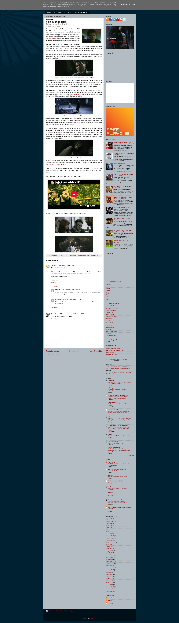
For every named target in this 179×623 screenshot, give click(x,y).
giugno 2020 (109, 519)
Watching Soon (110, 314)
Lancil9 (110, 600)
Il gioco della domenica (112, 306)
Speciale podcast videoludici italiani (115, 350)
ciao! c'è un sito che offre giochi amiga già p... (118, 368)
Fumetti (108, 290)
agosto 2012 (109, 544)
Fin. (109, 482)
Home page (74, 351)
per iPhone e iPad (79, 94)
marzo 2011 (109, 580)
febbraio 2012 (109, 557)
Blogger (93, 618)
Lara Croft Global (113, 441)
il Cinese (53, 265)
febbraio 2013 (109, 531)
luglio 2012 (109, 546)
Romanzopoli (109, 318)
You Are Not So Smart (114, 447)
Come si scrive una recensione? (114, 348)
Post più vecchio (95, 351)
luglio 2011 (109, 572)
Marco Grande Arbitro (57, 314)
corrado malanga (81, 255)
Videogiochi (109, 284)
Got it (134, 5)
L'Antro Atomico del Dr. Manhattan (118, 425)
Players (110, 434)
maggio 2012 (109, 551)
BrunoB (57, 289)
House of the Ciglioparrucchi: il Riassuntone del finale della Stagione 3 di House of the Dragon (119, 428)
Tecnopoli (108, 329)
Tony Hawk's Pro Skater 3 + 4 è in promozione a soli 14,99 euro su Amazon (119, 382)
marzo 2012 (109, 555)
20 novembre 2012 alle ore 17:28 (71, 299)
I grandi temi (109, 321)
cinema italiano (72, 255)
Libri (107, 299)
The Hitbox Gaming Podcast (116, 481)
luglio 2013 (109, 527)
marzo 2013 (109, 529)
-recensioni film (56, 255)
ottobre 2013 (109, 523)
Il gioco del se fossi (111, 335)
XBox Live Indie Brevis (112, 308)
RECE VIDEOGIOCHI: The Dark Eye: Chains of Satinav (122, 231)
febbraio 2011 (109, 582)
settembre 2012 (110, 542)
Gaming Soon (109, 312)
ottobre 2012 (109, 540)
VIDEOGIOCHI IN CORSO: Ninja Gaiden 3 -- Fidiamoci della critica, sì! (123, 143)
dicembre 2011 (110, 561)
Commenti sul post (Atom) (59, 355)
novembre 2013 (110, 521)
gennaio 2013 (109, 533)
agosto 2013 (109, 525)
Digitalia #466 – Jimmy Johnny (115, 471)
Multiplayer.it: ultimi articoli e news (118, 395)
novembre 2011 (110, 563)
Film (107, 286)
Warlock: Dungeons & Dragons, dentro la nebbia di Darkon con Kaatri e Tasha (118, 397)
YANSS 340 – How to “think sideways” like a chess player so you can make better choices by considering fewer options (119, 450)
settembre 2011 (110, 567)
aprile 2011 (109, 578)
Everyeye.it (111, 380)
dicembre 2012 (110, 536)
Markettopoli (109, 325)
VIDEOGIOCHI (50, 12)
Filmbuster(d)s (112, 487)
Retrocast (110, 492)
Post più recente (52, 351)
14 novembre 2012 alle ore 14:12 (75, 314)
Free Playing (111, 462)
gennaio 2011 (109, 585)
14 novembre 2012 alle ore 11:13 (66, 265)
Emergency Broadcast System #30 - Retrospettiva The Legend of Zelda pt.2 (117, 502)
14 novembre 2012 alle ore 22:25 (70, 289)
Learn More (125, 5)
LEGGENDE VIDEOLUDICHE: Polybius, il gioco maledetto (121, 208)
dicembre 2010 (110, 587)
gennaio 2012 (109, 559)
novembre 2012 (110, 538)
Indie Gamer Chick (113, 402)
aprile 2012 (109, 553)
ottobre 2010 (109, 591)
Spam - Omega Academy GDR (115, 443)
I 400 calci (111, 417)
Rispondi (53, 282)
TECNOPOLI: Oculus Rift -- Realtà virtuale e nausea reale (122, 197)
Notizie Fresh (109, 323)
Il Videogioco (112, 388)
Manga (107, 293)
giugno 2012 (109, 548)
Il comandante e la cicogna (78, 213)
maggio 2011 (109, 576)
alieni (66, 255)
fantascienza (90, 255)
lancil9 (96, 255)
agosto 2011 (109, 570)
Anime (107, 297)
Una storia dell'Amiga (111, 354)
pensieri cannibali (113, 409)
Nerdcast (110, 475)
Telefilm (108, 288)
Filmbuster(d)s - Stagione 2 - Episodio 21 (118, 488)
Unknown (110, 603)
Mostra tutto (131, 455)
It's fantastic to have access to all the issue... (118, 363)
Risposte (55, 286)
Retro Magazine (110, 327)
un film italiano (51, 38)
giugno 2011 (109, 574)
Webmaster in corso (111, 331)
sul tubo (75, 122)
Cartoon (108, 295)
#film (62, 255)
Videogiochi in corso (111, 316)
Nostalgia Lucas (110, 352)
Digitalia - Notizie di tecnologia (117, 469)
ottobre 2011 (109, 565)
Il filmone (108, 333)
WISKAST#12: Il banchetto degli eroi (117, 510)
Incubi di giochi (110, 338)
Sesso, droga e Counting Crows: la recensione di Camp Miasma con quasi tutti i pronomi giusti (119, 420)
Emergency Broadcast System (116, 500)
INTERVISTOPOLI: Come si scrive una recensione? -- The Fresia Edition (123, 164)
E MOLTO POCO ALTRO (81, 12)
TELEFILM (67, 12)
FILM (59, 12)
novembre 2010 (110, 589)
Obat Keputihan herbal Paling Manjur (117, 476)
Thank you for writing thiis (113, 366)
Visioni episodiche (111, 310)
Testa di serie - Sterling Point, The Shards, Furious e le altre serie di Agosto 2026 (118, 412)
